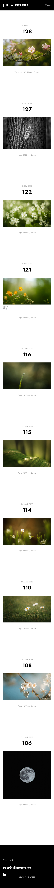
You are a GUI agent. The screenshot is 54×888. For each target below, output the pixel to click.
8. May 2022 (27, 25)
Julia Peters (16, 5)
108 (27, 665)
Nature (30, 72)
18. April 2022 (27, 659)
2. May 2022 (27, 186)
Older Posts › (43, 829)
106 (27, 743)
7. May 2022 (27, 103)
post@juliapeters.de (17, 867)
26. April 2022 (27, 348)
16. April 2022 (27, 737)
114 (27, 510)
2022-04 (26, 395)
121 (27, 269)
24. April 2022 (27, 504)
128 (27, 31)
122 (27, 192)
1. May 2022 (27, 263)
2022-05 (23, 72)
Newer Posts (11, 829)
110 (27, 587)
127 (27, 109)
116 (27, 354)
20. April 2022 (27, 582)
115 (27, 432)
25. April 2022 (27, 426)
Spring (36, 72)
